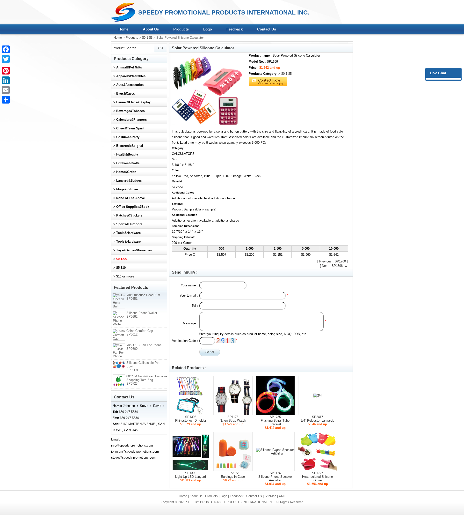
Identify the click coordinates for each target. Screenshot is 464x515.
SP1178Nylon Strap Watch (233, 418)
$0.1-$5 (147, 37)
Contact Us (266, 29)
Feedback (234, 29)
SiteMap (270, 496)
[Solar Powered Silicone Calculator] (207, 90)
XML (282, 496)
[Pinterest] (6, 70)
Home (123, 29)
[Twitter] (6, 59)
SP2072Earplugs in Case (233, 474)
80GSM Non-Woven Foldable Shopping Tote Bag (146, 379)
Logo (207, 29)
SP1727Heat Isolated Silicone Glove (317, 476)
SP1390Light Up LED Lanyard (190, 474)
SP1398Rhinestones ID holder (190, 418)
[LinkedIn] (6, 80)
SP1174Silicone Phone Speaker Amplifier (275, 476)
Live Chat (438, 73)
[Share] (6, 99)
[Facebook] (6, 49)
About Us (151, 29)
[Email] (6, 90)
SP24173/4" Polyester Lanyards (317, 418)
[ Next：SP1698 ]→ (334, 266)
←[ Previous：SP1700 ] (331, 261)
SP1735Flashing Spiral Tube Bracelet (275, 420)
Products (181, 29)
